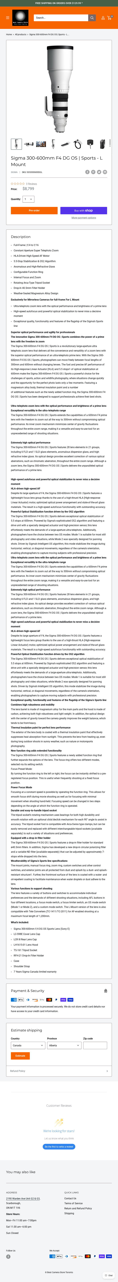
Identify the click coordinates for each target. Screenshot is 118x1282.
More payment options (84, 217)
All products (20, 34)
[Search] (92, 17)
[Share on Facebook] (87, 172)
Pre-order (34, 210)
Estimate (20, 1055)
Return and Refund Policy (78, 1208)
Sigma (14, 172)
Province (52, 1038)
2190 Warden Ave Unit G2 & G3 (23, 1198)
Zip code (88, 1038)
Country (15, 1038)
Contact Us (70, 1198)
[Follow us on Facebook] (8, 1256)
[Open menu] (7, 17)
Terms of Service (73, 1203)
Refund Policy (17, 1071)
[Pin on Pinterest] (93, 172)
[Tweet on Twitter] (99, 172)
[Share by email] (105, 172)
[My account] (103, 18)
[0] (109, 18)
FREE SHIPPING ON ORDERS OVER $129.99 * (59, 3)
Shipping (69, 1213)
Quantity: (16, 199)
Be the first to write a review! (59, 1146)
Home (9, 34)
